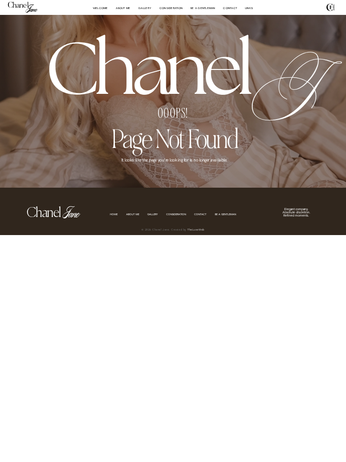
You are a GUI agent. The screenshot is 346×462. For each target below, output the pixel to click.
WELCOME (100, 8)
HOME (114, 214)
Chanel (18, 6)
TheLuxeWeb (195, 230)
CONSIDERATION (170, 8)
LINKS (249, 8)
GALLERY (144, 8)
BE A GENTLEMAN (203, 8)
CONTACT (230, 8)
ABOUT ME (123, 8)
